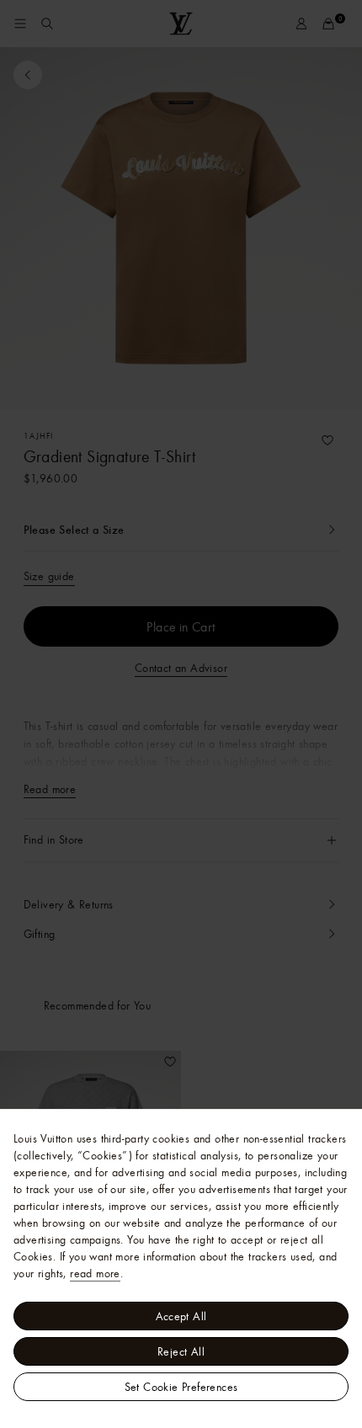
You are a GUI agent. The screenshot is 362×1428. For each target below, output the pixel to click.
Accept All (181, 1316)
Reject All (181, 1351)
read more (95, 1273)
